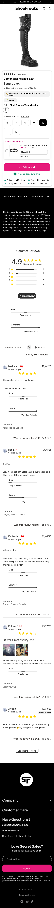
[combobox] (38, 354)
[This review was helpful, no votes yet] (43, 438)
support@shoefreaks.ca (15, 824)
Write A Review (27, 296)
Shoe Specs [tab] (37, 196)
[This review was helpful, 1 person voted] (43, 524)
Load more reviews (27, 751)
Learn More (26, 156)
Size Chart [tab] (23, 196)
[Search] (44, 8)
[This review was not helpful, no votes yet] (48, 438)
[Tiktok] (32, 901)
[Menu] (4, 8)
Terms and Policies (27, 895)
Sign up (27, 868)
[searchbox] (14, 347)
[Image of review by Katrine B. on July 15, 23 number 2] (22, 650)
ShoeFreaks (30, 889)
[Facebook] (22, 901)
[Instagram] (27, 901)
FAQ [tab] (48, 196)
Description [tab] (9, 196)
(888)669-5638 (10, 830)
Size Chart (25, 116)
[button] (9, 650)
